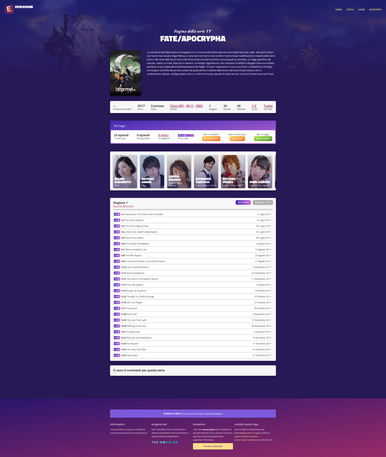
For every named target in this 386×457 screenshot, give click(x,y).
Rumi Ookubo (260, 182)
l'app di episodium (249, 439)
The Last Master (132, 285)
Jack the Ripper (131, 302)
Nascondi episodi (123, 206)
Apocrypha (129, 355)
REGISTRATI (375, 9)
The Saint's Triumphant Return (139, 279)
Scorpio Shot (130, 332)
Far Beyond (129, 343)
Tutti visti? (243, 202)
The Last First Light (134, 320)
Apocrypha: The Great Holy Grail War (142, 214)
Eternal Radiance (132, 273)
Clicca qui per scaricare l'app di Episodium (193, 413)
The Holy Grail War (133, 349)
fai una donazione (213, 446)
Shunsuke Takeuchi (204, 180)
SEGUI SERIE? (263, 138)
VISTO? (117, 214)
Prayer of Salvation (133, 290)
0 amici (163, 135)
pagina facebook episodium (246, 436)
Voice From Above (132, 238)
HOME (338, 9)
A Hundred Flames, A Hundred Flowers (143, 261)
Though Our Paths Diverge (137, 296)
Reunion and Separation (136, 337)
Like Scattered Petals (135, 267)
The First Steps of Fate (134, 226)
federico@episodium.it (244, 433)
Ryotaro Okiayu (229, 180)
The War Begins (131, 255)
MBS (199, 105)
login (122, 126)
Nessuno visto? (263, 202)
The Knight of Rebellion (135, 243)
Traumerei (129, 308)
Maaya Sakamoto (123, 180)
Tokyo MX (177, 105)
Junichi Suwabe (175, 178)
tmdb (173, 433)
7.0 (254, 105)
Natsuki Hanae (148, 180)
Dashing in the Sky (133, 326)
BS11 (190, 105)
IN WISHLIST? (211, 138)
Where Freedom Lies (133, 249)
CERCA (350, 9)
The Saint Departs (132, 220)
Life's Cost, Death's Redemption (139, 232)
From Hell (129, 314)
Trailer (268, 105)
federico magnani (126, 429)
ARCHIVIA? (237, 138)
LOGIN (361, 9)
